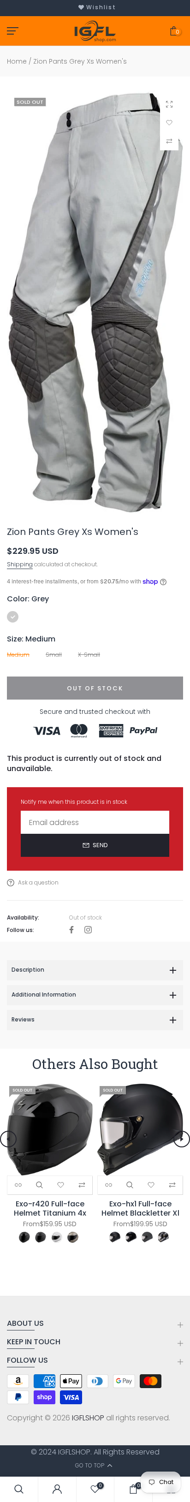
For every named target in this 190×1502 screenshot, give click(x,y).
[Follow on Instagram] (88, 930)
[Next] (181, 1139)
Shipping (20, 564)
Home (17, 61)
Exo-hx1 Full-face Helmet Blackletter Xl (140, 1208)
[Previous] (8, 1139)
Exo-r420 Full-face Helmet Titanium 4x (50, 1208)
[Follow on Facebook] (71, 930)
